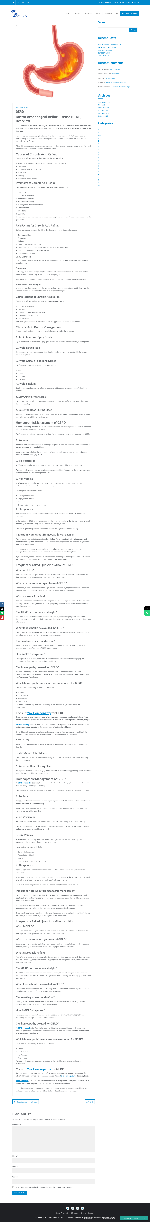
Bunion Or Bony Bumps (121, 87)
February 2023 (103, 108)
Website (15, 1177)
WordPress (88, 1217)
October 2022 (103, 116)
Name (15, 1156)
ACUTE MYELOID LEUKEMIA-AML (110, 44)
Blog (99, 135)
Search (103, 22)
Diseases (74, 1213)
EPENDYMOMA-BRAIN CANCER (117, 82)
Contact (90, 1213)
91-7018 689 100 (106, 2)
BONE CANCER (103, 56)
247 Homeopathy (39, 713)
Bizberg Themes (109, 1217)
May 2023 (101, 105)
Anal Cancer (115, 74)
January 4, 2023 (22, 107)
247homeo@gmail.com (122, 2)
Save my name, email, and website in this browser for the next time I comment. (45, 1187)
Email (15, 1166)
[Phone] (147, 613)
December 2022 (104, 113)
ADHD (88, 1102)
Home (58, 1213)
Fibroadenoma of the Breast (26, 1102)
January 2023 (103, 110)
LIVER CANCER (115, 69)
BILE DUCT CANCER (105, 50)
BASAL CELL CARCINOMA (107, 47)
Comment (16, 1124)
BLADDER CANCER (104, 53)
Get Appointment (129, 13)
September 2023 (104, 102)
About (65, 1213)
